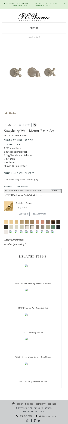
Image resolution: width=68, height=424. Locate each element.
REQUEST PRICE (39, 214)
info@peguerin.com (47, 416)
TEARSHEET (56, 191)
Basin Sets (35, 37)
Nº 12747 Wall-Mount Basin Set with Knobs (32, 190)
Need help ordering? (15, 244)
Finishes (29, 403)
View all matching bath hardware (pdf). (21, 179)
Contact (52, 403)
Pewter (19, 173)
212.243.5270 (25, 416)
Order (20, 403)
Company (41, 403)
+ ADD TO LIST (22, 214)
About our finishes (13, 239)
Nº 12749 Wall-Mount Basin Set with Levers (23, 195)
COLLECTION (24, 125)
